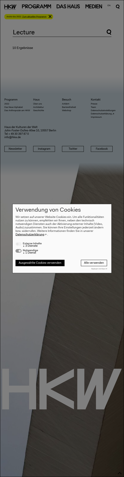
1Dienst (29, 252)
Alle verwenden (94, 263)
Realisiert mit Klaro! (98, 269)
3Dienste (30, 245)
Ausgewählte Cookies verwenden (40, 263)
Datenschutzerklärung (30, 234)
